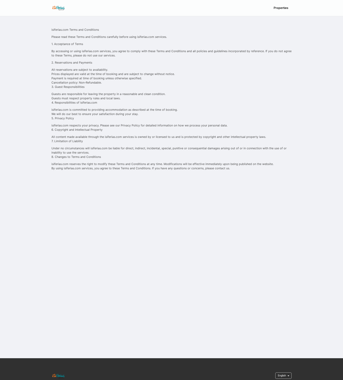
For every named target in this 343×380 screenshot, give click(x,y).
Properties (281, 8)
